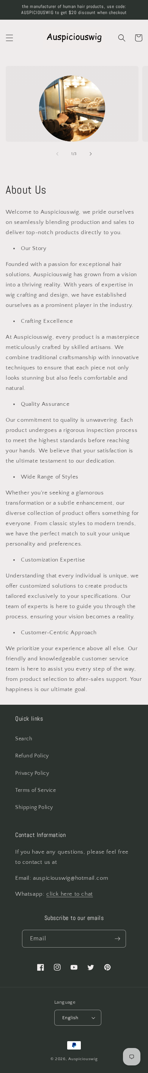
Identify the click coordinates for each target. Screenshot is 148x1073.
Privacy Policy (32, 773)
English (70, 1017)
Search (24, 739)
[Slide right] (90, 153)
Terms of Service (35, 790)
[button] (9, 38)
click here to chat (69, 894)
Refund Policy (32, 756)
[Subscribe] (117, 939)
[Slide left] (57, 153)
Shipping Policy (34, 807)
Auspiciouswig (83, 1059)
